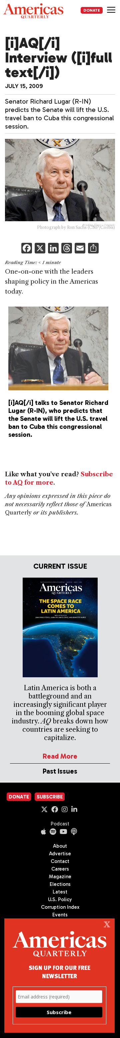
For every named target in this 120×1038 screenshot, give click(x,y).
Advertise (60, 854)
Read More (60, 756)
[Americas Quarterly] (33, 11)
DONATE (91, 10)
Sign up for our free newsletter (59, 971)
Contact (60, 861)
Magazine (60, 877)
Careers (60, 869)
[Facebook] (26, 249)
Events (60, 915)
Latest (60, 892)
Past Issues (60, 771)
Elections (60, 884)
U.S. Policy (60, 899)
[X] (40, 249)
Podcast (60, 824)
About (60, 846)
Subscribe (50, 797)
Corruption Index (60, 907)
